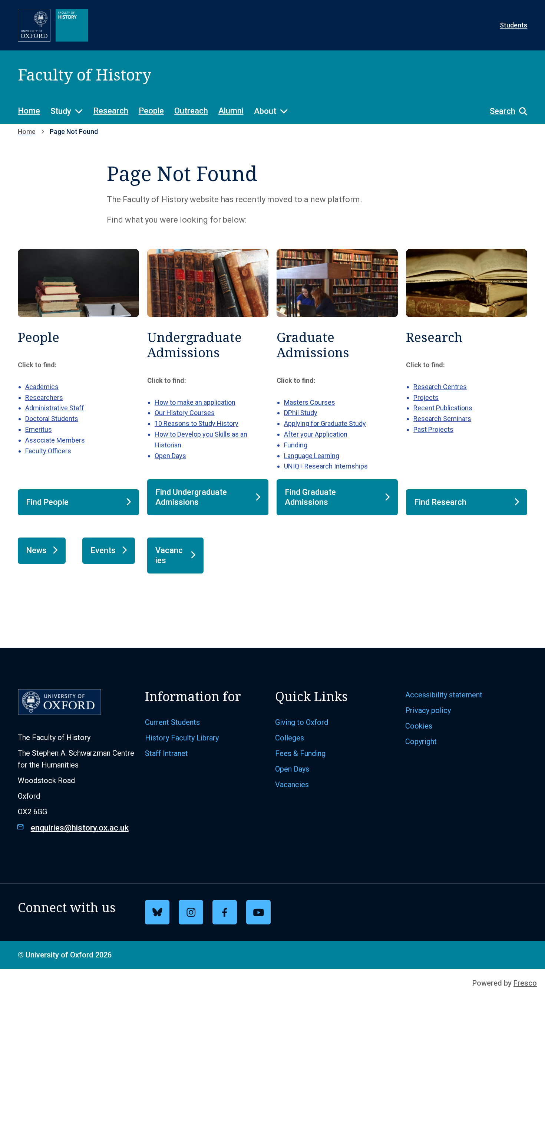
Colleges (289, 737)
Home (29, 110)
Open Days (170, 456)
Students (513, 25)
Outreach (191, 110)
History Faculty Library (182, 737)
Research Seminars (442, 419)
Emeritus (38, 429)
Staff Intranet (166, 753)
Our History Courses (185, 413)
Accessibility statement (443, 694)
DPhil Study (300, 413)
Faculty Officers (48, 451)
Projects (426, 397)
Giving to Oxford (301, 722)
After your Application (315, 434)
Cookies (418, 726)
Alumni (231, 110)
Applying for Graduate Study (325, 423)
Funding (295, 445)
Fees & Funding (300, 753)
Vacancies (292, 784)
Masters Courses (309, 402)
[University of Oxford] (34, 25)
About (265, 111)
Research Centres (440, 387)
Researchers (44, 397)
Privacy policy (428, 710)
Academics (42, 387)
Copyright (421, 741)
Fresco (525, 983)
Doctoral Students (51, 419)
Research (110, 110)
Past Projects (433, 429)
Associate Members (55, 440)
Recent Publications (442, 408)
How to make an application (195, 402)
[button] (504, 111)
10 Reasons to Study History (196, 423)
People (151, 110)
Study (60, 111)
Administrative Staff (54, 408)
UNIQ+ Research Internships (326, 466)
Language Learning (311, 456)
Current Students (172, 722)
